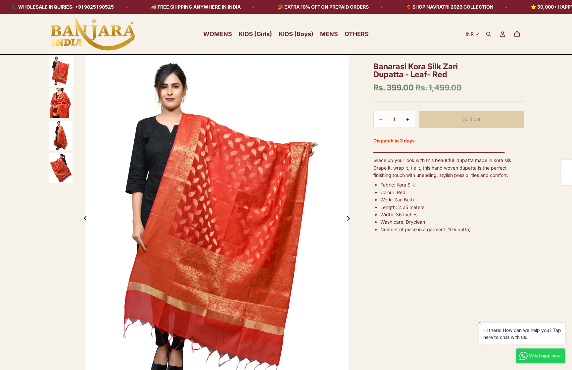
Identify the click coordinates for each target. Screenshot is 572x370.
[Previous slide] (83, 219)
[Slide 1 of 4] (60, 70)
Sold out (472, 119)
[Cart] (517, 34)
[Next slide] (350, 219)
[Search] (488, 34)
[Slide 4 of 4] (60, 168)
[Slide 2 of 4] (60, 103)
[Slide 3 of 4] (60, 135)
